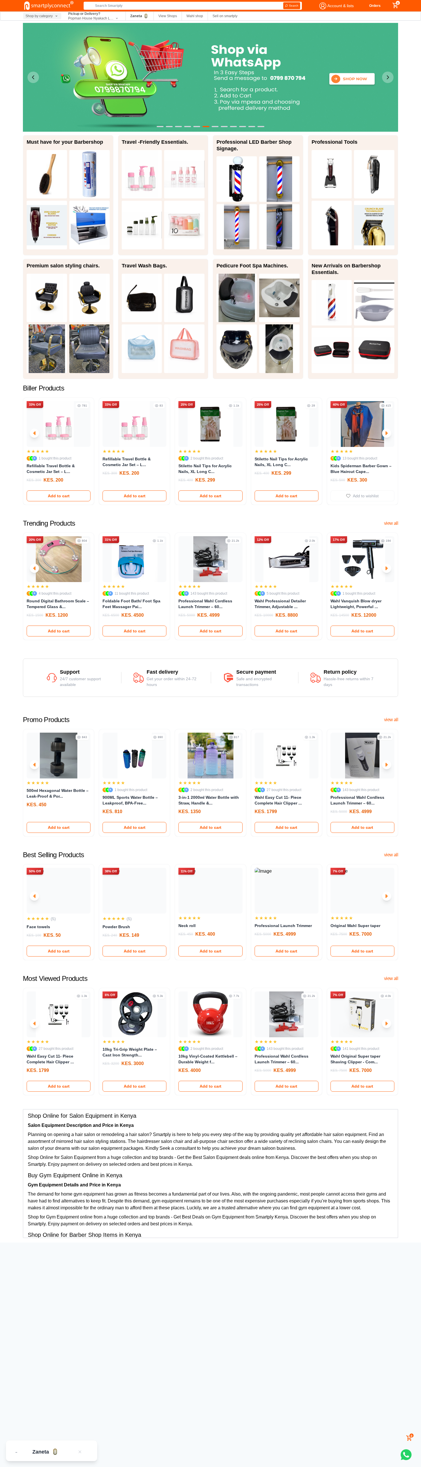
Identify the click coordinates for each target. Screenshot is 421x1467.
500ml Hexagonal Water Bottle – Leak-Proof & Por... (57, 793)
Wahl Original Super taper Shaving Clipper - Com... (355, 1059)
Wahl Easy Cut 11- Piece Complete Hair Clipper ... (278, 800)
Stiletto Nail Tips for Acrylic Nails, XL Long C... (205, 469)
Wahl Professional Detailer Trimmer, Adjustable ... (280, 604)
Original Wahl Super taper (355, 925)
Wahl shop (194, 16)
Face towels (38, 926)
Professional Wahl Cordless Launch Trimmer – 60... (205, 604)
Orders (375, 6)
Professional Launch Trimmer (283, 925)
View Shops (167, 16)
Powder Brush (116, 926)
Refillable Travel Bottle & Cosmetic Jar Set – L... (51, 469)
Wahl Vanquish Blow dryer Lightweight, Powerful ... (355, 604)
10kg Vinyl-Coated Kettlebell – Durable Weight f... (207, 1059)
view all (391, 523)
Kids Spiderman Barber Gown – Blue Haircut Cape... (361, 469)
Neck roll (187, 925)
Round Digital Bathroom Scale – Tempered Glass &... (58, 604)
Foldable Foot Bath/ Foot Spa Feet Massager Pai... (131, 604)
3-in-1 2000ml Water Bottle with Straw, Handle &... (208, 800)
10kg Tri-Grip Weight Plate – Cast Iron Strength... (130, 1052)
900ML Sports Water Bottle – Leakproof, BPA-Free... (130, 800)
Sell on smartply (225, 16)
